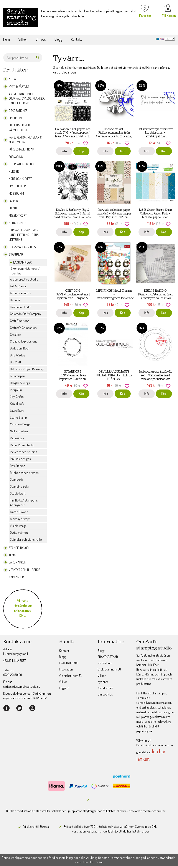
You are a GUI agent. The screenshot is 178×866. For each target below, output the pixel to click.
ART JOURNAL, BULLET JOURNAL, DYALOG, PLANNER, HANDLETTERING (27, 98)
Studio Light (18, 493)
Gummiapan (17, 376)
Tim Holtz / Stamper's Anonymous (24, 502)
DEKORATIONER (18, 111)
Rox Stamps (17, 466)
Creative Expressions (23, 341)
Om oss (41, 39)
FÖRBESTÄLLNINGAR (21, 149)
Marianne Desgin (20, 424)
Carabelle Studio (20, 307)
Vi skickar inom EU (70, 676)
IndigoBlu (16, 390)
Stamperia (16, 479)
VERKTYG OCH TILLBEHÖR (24, 570)
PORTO (13, 208)
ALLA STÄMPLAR (21, 262)
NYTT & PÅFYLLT (19, 86)
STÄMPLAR (16, 254)
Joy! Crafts (17, 397)
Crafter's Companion (23, 328)
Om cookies (105, 694)
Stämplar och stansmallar (26, 539)
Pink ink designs (20, 459)
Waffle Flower (19, 512)
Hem (6, 39)
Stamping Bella (19, 486)
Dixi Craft (15, 362)
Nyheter (103, 682)
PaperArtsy (17, 438)
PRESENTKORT (18, 215)
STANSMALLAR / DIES (22, 247)
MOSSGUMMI (17, 193)
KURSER (14, 171)
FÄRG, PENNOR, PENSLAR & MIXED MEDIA (25, 139)
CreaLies (15, 335)
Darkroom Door (20, 348)
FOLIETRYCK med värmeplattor (19, 127)
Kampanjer (16, 577)
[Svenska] (158, 38)
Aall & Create (18, 286)
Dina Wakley (17, 355)
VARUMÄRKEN (17, 562)
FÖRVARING (16, 157)
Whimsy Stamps (20, 519)
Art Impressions (20, 293)
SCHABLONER (17, 223)
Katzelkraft (17, 403)
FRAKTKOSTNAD (69, 663)
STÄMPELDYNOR (19, 548)
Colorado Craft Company (25, 314)
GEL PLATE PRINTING (21, 164)
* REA (12, 79)
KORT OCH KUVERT (20, 179)
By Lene (15, 300)
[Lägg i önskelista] (85, 143)
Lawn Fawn (17, 410)
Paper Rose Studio (22, 445)
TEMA (12, 555)
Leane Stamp (18, 417)
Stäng (99, 862)
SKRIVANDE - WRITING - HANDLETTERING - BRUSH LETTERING (24, 235)
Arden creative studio (24, 279)
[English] (162, 38)
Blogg (58, 39)
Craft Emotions (19, 321)
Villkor (22, 39)
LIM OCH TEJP (17, 186)
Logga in (64, 688)
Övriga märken (19, 532)
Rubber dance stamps (24, 473)
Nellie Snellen (19, 431)
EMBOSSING (16, 118)
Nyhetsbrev (105, 688)
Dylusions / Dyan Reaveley (27, 369)
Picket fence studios (23, 452)
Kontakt (76, 39)
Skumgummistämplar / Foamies (25, 270)
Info (64, 151)
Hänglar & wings (20, 383)
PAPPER (13, 201)
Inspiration (66, 669)
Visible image (18, 526)
